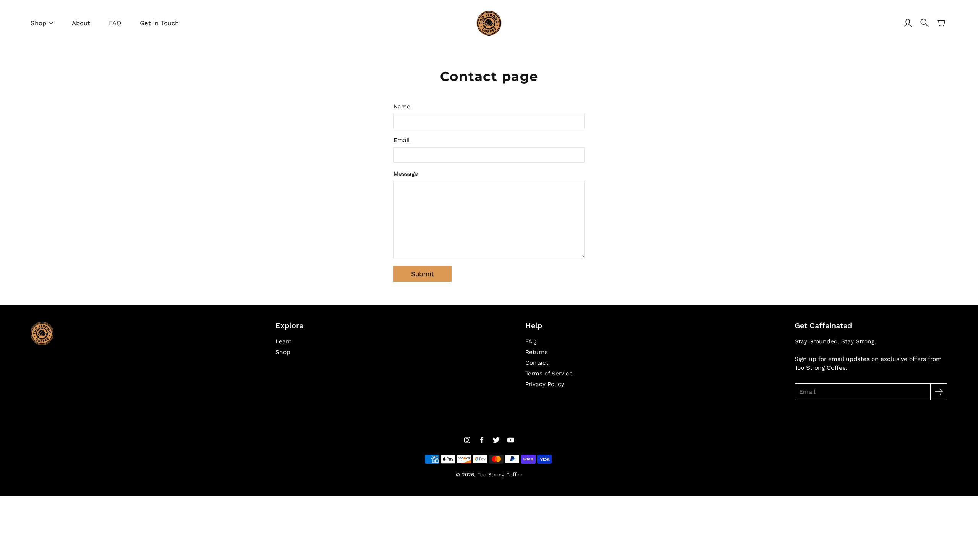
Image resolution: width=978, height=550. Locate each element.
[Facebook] (481, 440)
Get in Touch (159, 23)
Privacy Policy (544, 384)
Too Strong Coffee (500, 474)
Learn (283, 341)
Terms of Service (549, 373)
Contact (536, 362)
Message (405, 173)
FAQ (115, 23)
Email (401, 140)
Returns (536, 352)
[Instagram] (467, 440)
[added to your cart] (941, 23)
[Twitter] (496, 440)
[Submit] (938, 391)
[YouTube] (510, 440)
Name (401, 106)
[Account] (908, 23)
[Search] (924, 23)
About (81, 23)
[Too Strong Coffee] (489, 23)
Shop (38, 23)
